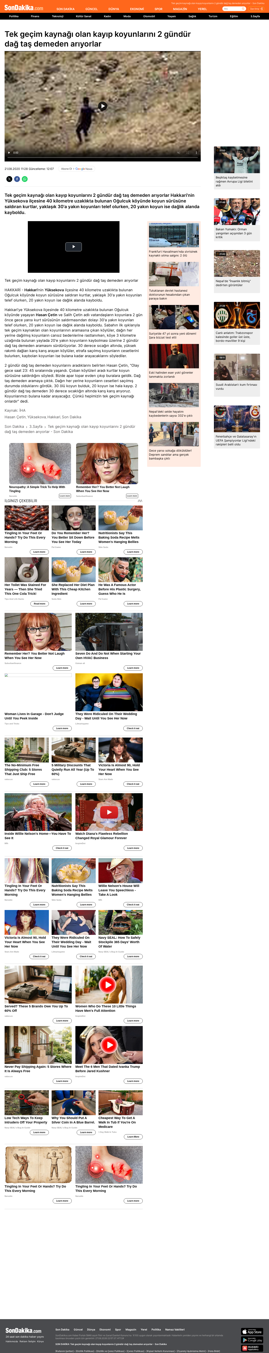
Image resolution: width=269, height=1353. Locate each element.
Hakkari (31, 290)
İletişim (32, 1341)
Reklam (23, 1341)
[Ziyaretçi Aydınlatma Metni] (191, 1351)
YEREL (202, 9)
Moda (127, 16)
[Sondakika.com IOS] (252, 1331)
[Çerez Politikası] (135, 1351)
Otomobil (149, 16)
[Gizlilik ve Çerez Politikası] (110, 1351)
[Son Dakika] (24, 8)
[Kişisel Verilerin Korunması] (160, 1351)
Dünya (91, 1329)
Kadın (107, 16)
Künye (40, 1341)
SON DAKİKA (66, 9)
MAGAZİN (180, 9)
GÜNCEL (91, 9)
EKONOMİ (137, 9)
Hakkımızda (12, 1341)
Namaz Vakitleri (175, 1329)
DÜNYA (114, 9)
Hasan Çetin (46, 315)
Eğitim (234, 16)
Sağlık (192, 16)
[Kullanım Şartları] (64, 1351)
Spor (118, 1329)
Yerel (144, 1329)
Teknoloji (57, 16)
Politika (13, 16)
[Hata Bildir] (214, 1351)
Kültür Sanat (83, 16)
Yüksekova (54, 290)
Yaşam (171, 16)
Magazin (131, 1329)
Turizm (213, 16)
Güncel (78, 1329)
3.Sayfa (255, 16)
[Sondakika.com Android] (252, 1339)
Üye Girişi (254, 9)
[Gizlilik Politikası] (85, 1351)
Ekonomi (105, 1329)
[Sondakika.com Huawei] (252, 1348)
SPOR (158, 9)
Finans (35, 16)
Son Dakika (62, 1329)
